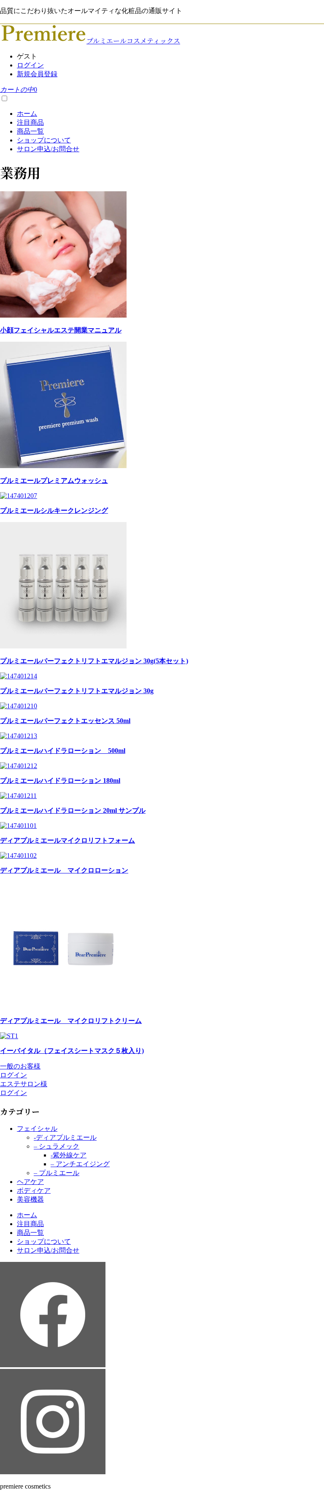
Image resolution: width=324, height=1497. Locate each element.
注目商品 (30, 122)
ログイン (30, 65)
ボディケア (34, 1190)
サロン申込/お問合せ (48, 149)
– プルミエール (56, 1172)
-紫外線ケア (68, 1155)
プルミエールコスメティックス (133, 41)
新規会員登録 (37, 74)
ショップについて (44, 140)
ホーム (27, 113)
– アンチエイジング (80, 1164)
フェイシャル (37, 1128)
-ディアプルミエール (65, 1137)
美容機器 (30, 1199)
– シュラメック (56, 1146)
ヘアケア (30, 1181)
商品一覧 (30, 131)
